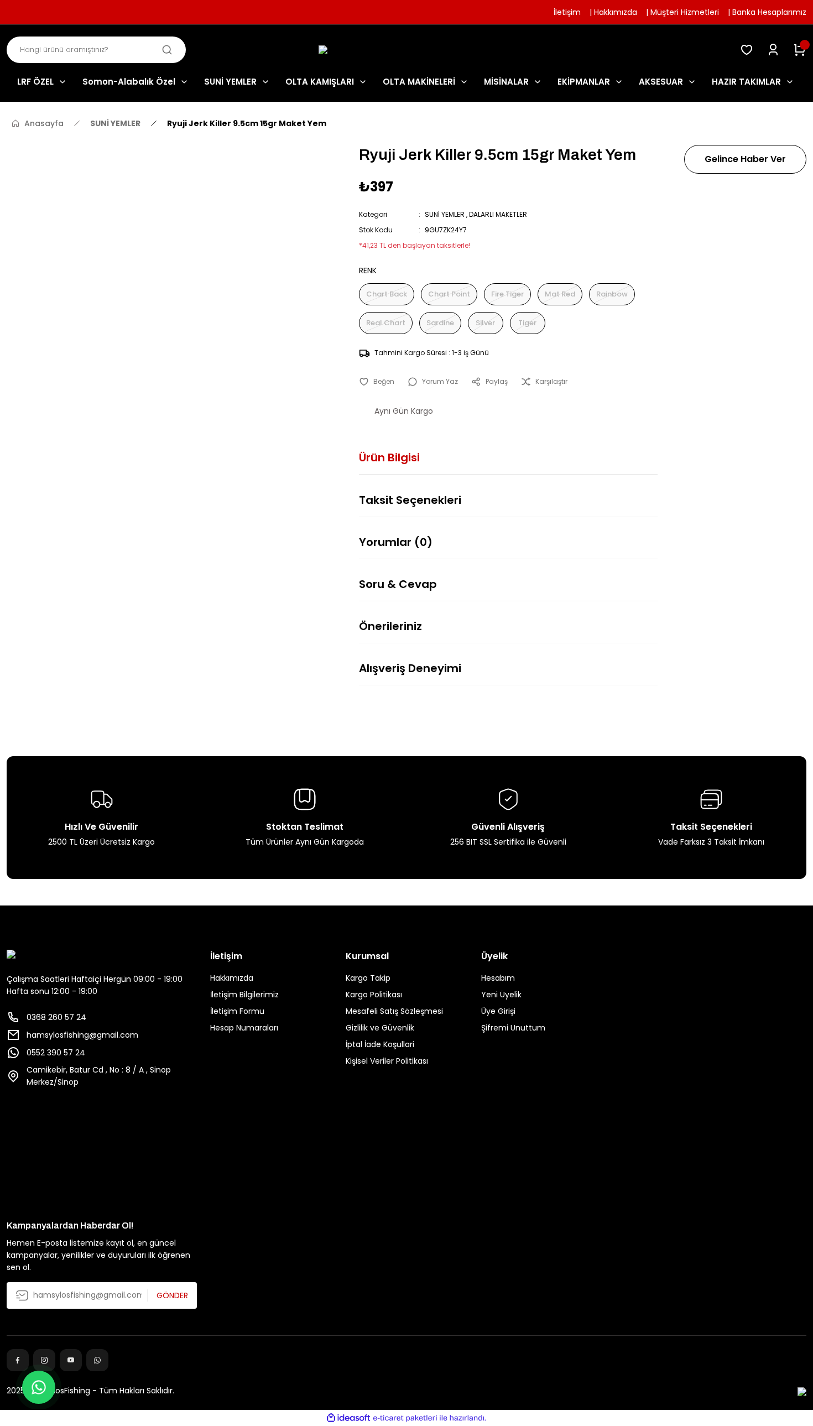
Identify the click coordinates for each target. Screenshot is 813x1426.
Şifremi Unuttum (513, 1027)
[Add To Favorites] (376, 381)
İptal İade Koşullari (380, 1044)
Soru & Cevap (398, 584)
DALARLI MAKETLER (498, 214)
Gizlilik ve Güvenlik (380, 1027)
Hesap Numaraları (244, 1027)
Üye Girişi (498, 1011)
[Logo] (406, 50)
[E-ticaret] (405, 1418)
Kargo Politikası (374, 994)
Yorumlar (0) (395, 542)
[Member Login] (773, 49)
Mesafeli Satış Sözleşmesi (394, 1011)
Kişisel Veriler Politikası (387, 1060)
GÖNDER (172, 1295)
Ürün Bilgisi (389, 457)
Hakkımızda (231, 977)
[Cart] (799, 49)
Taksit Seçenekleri (410, 500)
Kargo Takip (368, 977)
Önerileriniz (390, 626)
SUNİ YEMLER (445, 214)
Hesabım (498, 977)
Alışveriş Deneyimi (410, 668)
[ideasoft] (348, 1418)
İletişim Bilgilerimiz (244, 994)
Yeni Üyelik (501, 994)
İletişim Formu (237, 1011)
